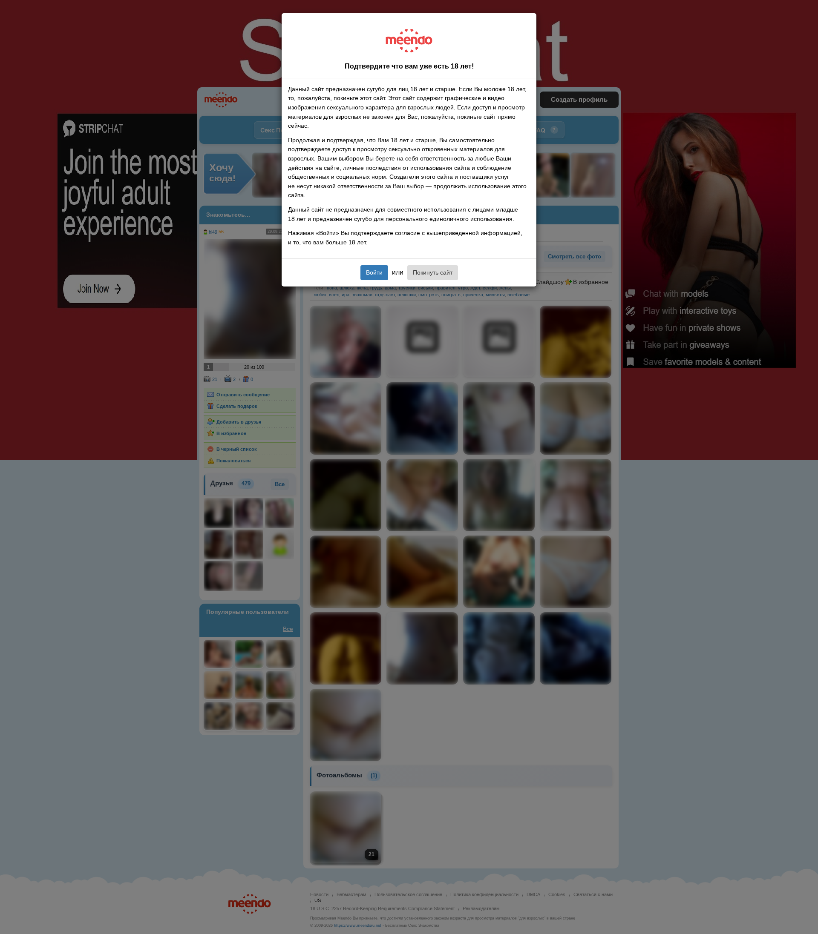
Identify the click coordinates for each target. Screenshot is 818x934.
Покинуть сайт (432, 272)
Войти (374, 272)
